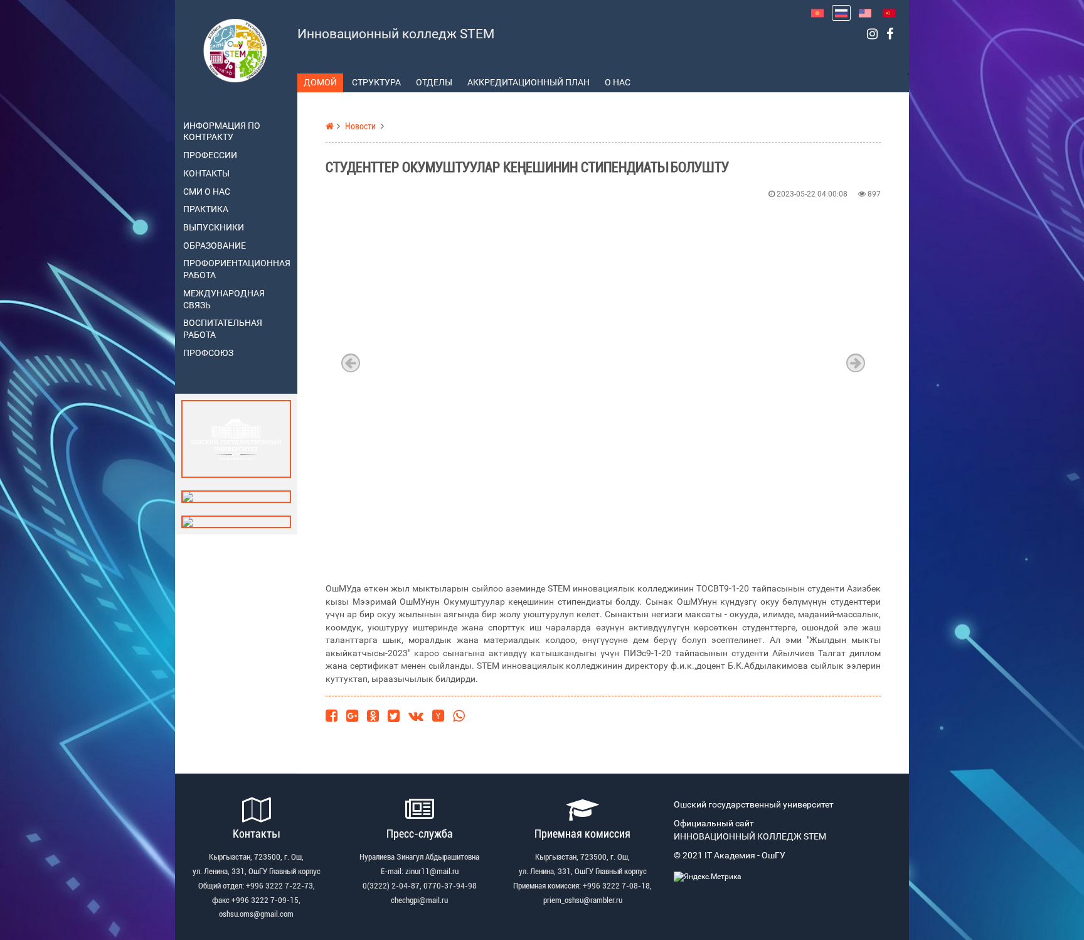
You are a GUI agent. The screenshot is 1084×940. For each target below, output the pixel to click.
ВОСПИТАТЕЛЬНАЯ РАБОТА (222, 329)
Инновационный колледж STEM (395, 33)
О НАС (617, 82)
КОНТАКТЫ (206, 173)
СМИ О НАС (206, 191)
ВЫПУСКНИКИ (213, 227)
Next (855, 363)
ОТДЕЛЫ (434, 82)
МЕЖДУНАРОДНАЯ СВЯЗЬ (224, 299)
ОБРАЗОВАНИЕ (214, 245)
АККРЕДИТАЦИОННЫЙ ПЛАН (528, 82)
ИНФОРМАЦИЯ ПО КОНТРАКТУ (221, 132)
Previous (350, 363)
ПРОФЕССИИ (210, 155)
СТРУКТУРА (376, 82)
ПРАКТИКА (205, 209)
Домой (320, 82)
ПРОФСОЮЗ (208, 353)
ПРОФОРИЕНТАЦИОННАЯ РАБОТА (235, 269)
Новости (360, 126)
